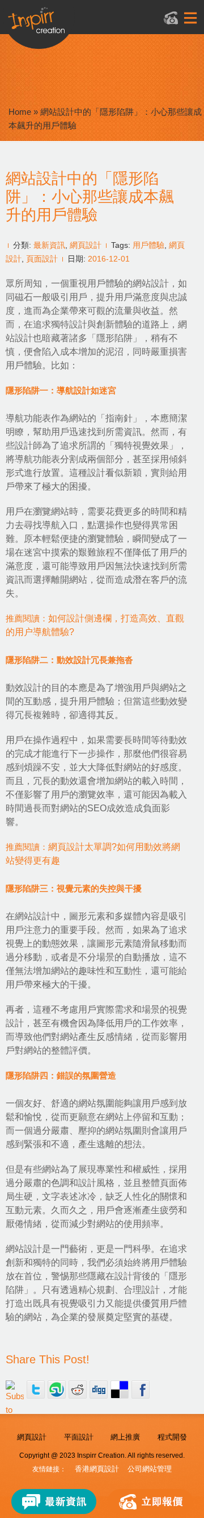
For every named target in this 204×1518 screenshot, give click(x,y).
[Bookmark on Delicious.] (119, 1389)
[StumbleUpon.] (57, 1389)
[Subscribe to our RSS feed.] (15, 1389)
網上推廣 (125, 1437)
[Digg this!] (99, 1389)
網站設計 (151, 283)
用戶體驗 (148, 245)
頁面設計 (42, 258)
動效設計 (24, 687)
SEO (97, 808)
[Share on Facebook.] (140, 1389)
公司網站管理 (150, 1469)
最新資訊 (49, 245)
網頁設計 (85, 245)
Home (19, 112)
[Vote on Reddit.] (78, 1389)
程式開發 (172, 1437)
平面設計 (79, 1437)
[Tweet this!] (36, 1389)
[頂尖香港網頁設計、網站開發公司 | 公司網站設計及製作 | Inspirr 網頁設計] (89, 26)
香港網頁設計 (97, 1469)
